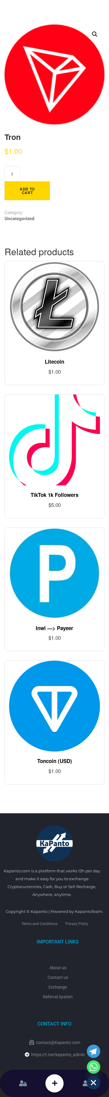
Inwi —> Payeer (54, 628)
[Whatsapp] (93, 1067)
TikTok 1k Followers (54, 494)
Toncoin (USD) (54, 761)
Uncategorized (20, 218)
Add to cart (27, 190)
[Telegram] (93, 1051)
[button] (94, 34)
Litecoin (54, 361)
